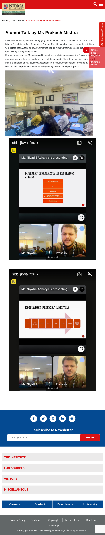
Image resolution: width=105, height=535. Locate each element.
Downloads (65, 504)
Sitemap (54, 525)
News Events (17, 20)
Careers (14, 504)
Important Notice (95, 63)
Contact (39, 504)
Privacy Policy (17, 520)
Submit (90, 437)
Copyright (53, 520)
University (90, 504)
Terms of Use (73, 520)
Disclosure (92, 520)
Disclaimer (37, 520)
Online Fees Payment (95, 53)
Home (5, 20)
